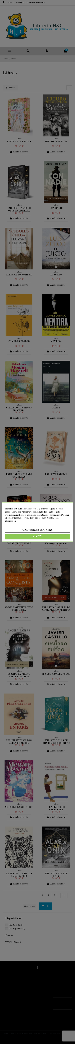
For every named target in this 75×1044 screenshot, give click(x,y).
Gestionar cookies (37, 530)
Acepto (37, 536)
